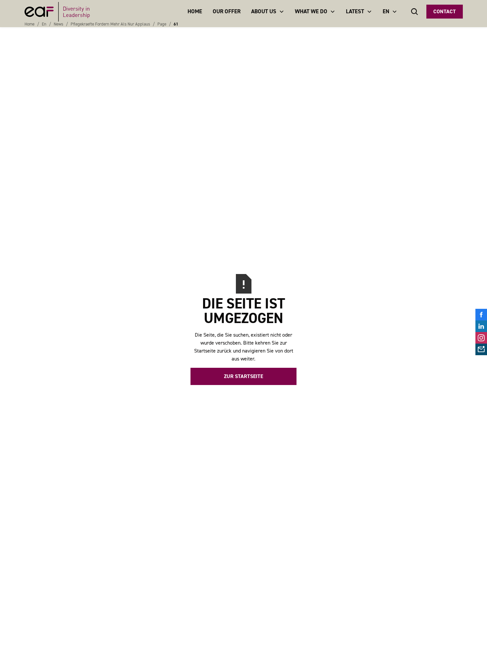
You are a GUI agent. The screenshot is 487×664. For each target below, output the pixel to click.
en (44, 24)
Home (29, 24)
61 (176, 24)
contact (444, 11)
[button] (268, 11)
